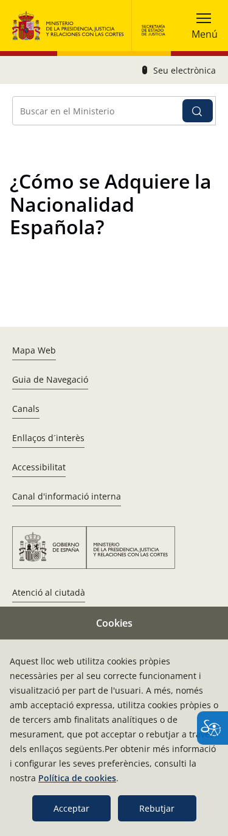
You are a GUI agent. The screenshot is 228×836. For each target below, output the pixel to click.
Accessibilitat (39, 467)
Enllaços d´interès (48, 438)
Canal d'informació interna (66, 496)
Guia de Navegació (50, 379)
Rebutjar (156, 808)
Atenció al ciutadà (48, 592)
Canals (26, 408)
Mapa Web (34, 350)
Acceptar (71, 808)
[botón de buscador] (197, 110)
